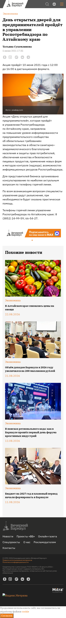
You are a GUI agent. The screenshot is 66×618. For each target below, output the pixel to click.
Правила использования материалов (17, 560)
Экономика (13, 300)
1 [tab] (32, 240)
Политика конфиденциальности (16, 562)
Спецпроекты (11, 542)
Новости (8, 536)
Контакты (9, 548)
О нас (26, 542)
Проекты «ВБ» (26, 536)
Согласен (6, 615)
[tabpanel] (33, 233)
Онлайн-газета (47, 536)
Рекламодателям (45, 542)
